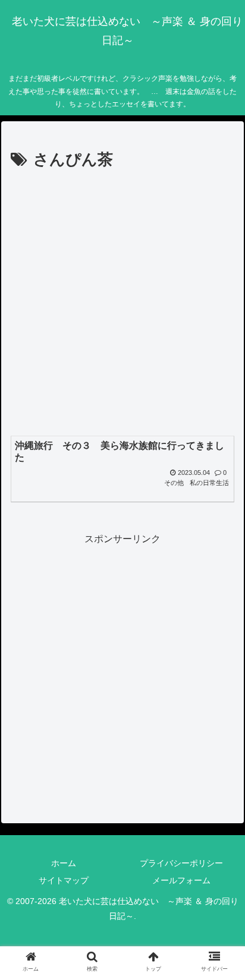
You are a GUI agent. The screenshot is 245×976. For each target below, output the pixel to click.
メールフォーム (181, 880)
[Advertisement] (122, 302)
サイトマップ (64, 880)
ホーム (63, 863)
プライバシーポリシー (181, 863)
